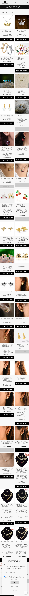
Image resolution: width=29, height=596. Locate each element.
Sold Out (21, 129)
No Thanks (14, 586)
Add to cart (7, 39)
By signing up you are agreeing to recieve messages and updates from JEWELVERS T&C (15, 577)
